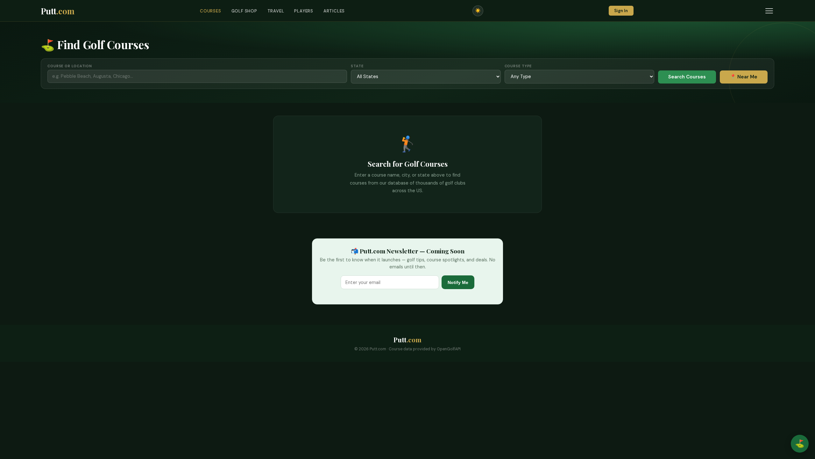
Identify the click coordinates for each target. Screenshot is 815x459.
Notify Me (458, 282)
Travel (275, 11)
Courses (210, 11)
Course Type (518, 66)
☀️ (478, 10)
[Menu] (769, 11)
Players (303, 11)
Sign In (621, 10)
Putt (57, 10)
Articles (334, 11)
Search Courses (687, 77)
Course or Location (69, 66)
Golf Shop (244, 11)
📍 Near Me (743, 77)
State (357, 66)
